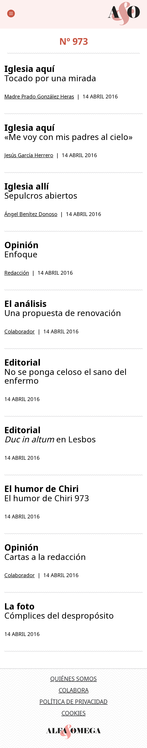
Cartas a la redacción (45, 552)
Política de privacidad (73, 701)
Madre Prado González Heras (39, 96)
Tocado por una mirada (50, 73)
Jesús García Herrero (28, 155)
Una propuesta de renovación (62, 308)
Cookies (73, 713)
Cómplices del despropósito (59, 610)
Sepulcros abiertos (40, 190)
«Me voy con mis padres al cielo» (68, 132)
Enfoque (21, 249)
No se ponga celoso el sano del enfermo (65, 371)
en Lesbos (50, 434)
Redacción (16, 272)
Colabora (74, 690)
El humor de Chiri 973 (46, 493)
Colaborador (19, 331)
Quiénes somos (73, 679)
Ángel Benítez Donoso (30, 213)
